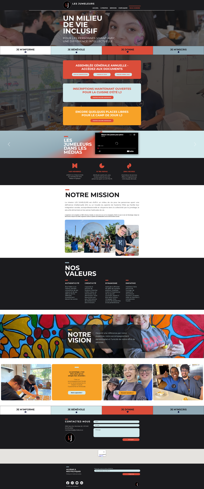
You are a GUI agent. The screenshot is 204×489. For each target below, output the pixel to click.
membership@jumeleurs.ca (74, 430)
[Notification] (178, 52)
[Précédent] (9, 144)
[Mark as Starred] (76, 52)
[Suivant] (195, 144)
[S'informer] (25, 52)
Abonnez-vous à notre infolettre (103, 468)
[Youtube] (76, 482)
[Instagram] (72, 482)
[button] (104, 7)
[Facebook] (67, 482)
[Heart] (128, 52)
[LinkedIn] (81, 482)
